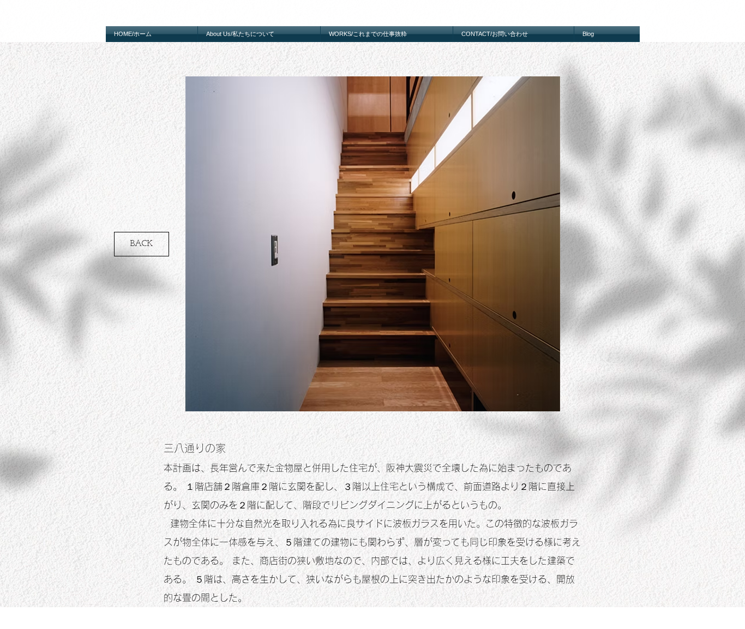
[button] (372, 243)
